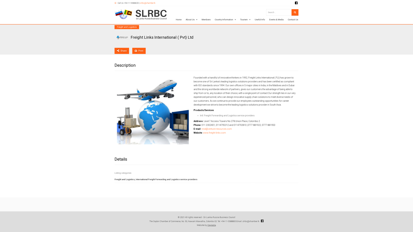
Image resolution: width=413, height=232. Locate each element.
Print (140, 50)
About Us (190, 19)
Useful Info (260, 19)
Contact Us (293, 19)
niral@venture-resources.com (216, 129)
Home (178, 19)
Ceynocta (211, 225)
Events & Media (276, 19)
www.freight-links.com (214, 132)
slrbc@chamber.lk (147, 3)
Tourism (244, 19)
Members (206, 19)
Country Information (224, 19)
